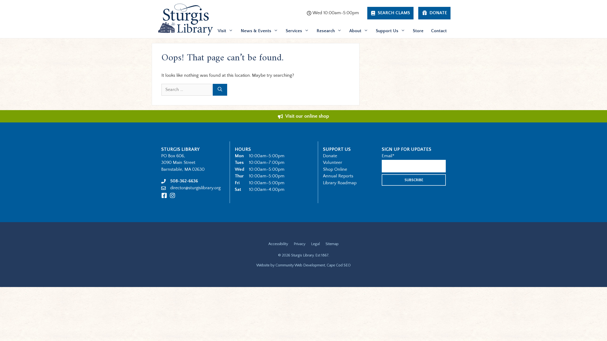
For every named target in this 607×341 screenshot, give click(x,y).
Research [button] (326, 30)
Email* (388, 155)
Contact (439, 30)
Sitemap (332, 244)
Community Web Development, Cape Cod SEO (313, 265)
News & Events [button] (256, 30)
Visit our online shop (307, 116)
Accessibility (278, 244)
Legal (315, 244)
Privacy (299, 244)
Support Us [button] (387, 30)
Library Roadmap (340, 182)
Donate (330, 155)
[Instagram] (172, 195)
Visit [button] (222, 30)
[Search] (220, 90)
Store (418, 30)
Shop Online (335, 169)
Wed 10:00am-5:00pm (336, 12)
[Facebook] (164, 195)
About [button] (355, 30)
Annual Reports (338, 176)
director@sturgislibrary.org (195, 187)
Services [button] (294, 30)
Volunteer (332, 162)
